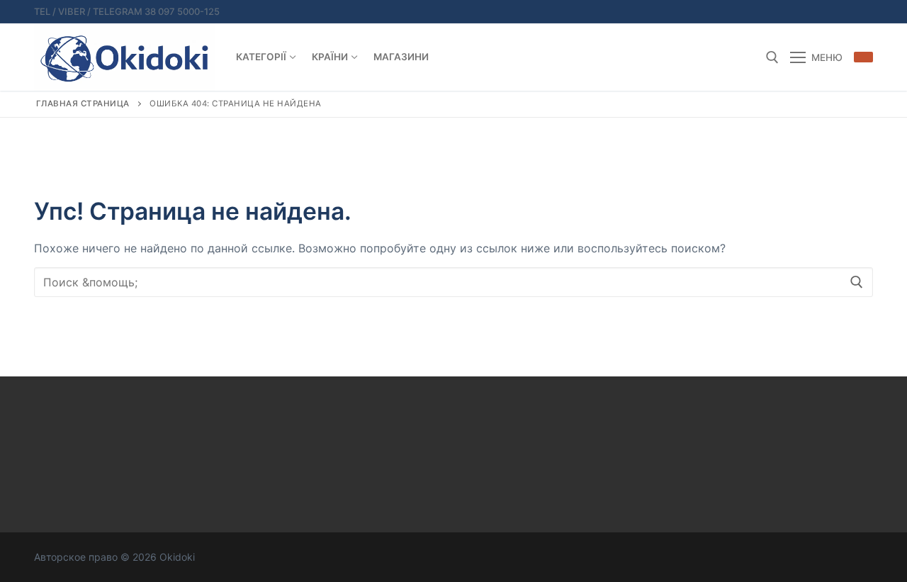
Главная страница (83, 103)
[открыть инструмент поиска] (772, 57)
